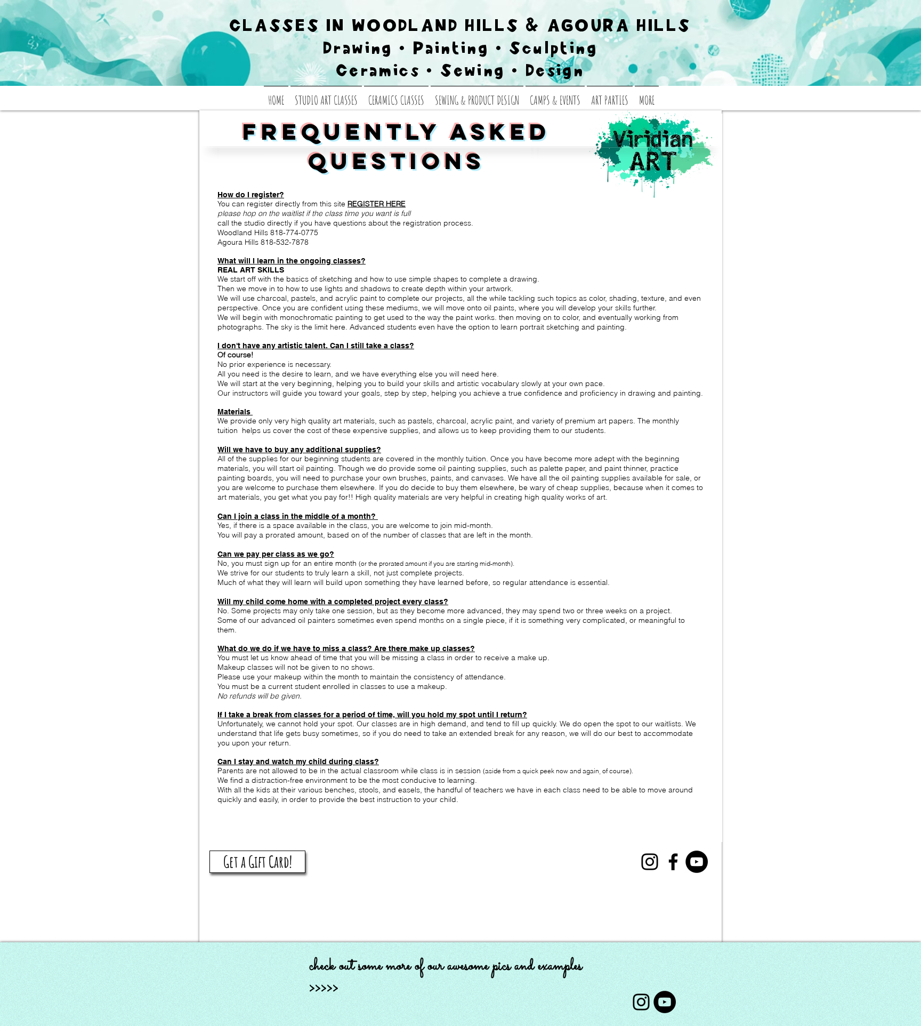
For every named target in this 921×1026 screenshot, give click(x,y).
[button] (647, 95)
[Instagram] (650, 862)
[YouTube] (696, 862)
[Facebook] (673, 862)
